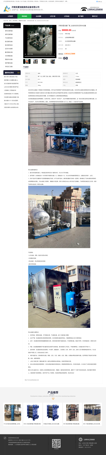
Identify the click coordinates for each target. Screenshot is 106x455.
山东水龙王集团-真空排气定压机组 (12, 87)
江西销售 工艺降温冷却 (10, 90)
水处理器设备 (9, 56)
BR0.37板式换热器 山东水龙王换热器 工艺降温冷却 (76, 424)
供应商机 (24, 16)
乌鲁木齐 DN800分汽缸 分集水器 (12, 104)
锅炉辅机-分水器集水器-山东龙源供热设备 (12, 80)
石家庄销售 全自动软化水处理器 (12, 107)
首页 (10, 20)
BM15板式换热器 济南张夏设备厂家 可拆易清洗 (55, 424)
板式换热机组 (9, 45)
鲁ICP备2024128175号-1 (25, 440)
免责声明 (23, 444)
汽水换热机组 (9, 38)
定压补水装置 (9, 48)
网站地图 (34, 444)
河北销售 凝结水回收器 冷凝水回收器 (12, 97)
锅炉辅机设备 (9, 63)
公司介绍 (52, 16)
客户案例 (80, 16)
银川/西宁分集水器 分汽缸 (11, 76)
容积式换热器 (9, 34)
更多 (18, 72)
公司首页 (10, 16)
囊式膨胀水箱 (9, 52)
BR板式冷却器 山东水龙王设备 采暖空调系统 (35, 424)
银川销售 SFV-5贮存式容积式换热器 (12, 100)
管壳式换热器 (9, 30)
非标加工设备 (9, 66)
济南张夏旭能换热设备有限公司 (15, 442)
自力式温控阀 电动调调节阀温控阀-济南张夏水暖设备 (12, 83)
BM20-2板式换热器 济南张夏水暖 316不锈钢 (15, 424)
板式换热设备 (9, 41)
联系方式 (94, 16)
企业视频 (38, 16)
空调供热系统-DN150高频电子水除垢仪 (12, 93)
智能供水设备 (22, 20)
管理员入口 (28, 444)
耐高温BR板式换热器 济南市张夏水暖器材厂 (94, 424)
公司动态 (66, 16)
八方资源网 (17, 444)
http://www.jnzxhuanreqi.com (32, 380)
